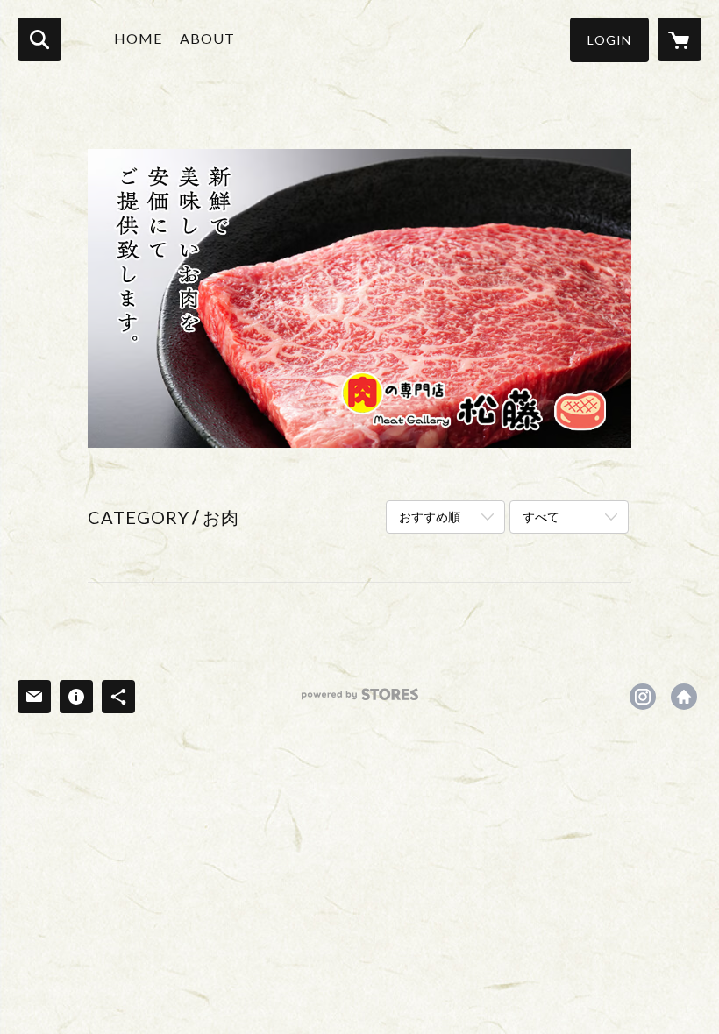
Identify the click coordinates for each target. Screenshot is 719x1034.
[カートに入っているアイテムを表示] (679, 39)
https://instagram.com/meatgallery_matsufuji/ (643, 696)
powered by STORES (360, 700)
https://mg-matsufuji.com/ (684, 696)
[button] (609, 40)
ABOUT (207, 38)
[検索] (39, 39)
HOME (138, 38)
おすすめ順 (429, 516)
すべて (541, 516)
